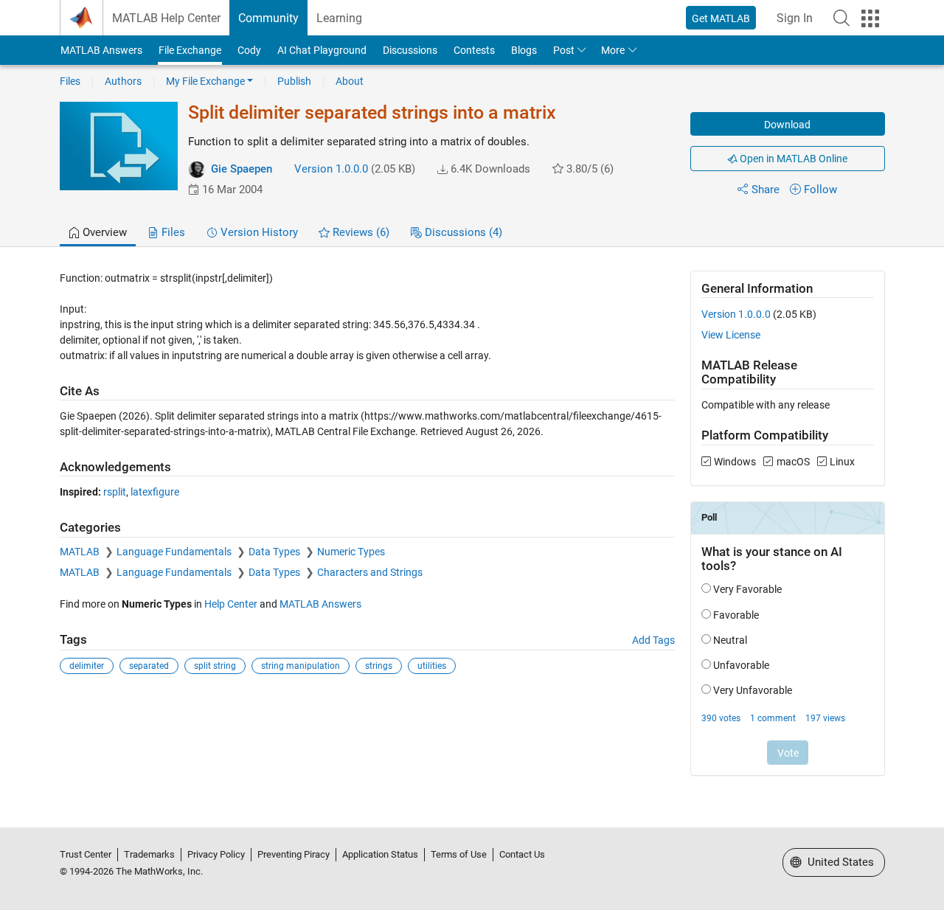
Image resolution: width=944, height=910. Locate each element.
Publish (294, 81)
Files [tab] (172, 232)
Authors (123, 81)
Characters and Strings (370, 572)
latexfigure (155, 492)
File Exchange (190, 50)
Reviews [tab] (359, 232)
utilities (431, 666)
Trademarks (149, 854)
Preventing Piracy (293, 854)
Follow (820, 189)
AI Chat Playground (322, 50)
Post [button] (564, 50)
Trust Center (85, 854)
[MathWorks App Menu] (870, 18)
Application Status (380, 854)
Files (70, 81)
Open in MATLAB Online (792, 158)
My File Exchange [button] (205, 81)
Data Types (275, 552)
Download (787, 125)
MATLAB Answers (101, 50)
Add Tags (653, 640)
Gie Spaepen (241, 169)
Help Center (230, 604)
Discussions (410, 50)
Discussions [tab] (462, 232)
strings (378, 666)
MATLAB (81, 552)
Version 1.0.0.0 (331, 169)
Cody (249, 50)
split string (215, 666)
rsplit (114, 492)
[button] (841, 17)
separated (149, 666)
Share (766, 189)
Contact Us (522, 854)
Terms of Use (459, 854)
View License (730, 335)
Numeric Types (351, 552)
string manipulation (300, 666)
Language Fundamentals (175, 552)
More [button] (613, 50)
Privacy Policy (216, 854)
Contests (474, 50)
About (350, 81)
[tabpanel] (472, 533)
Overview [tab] (103, 232)
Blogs (524, 50)
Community (268, 18)
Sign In (795, 18)
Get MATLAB (721, 18)
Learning (339, 18)
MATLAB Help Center (166, 18)
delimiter (86, 666)
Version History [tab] (258, 232)
